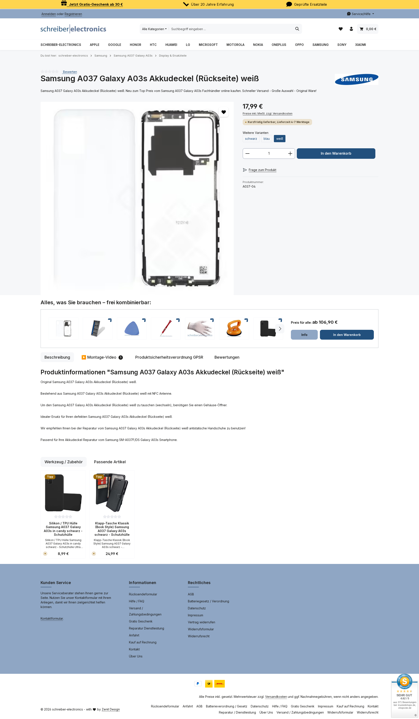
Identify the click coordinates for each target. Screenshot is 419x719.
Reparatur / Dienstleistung (237, 712)
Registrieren (73, 14)
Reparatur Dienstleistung (146, 628)
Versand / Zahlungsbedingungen (145, 611)
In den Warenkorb (336, 153)
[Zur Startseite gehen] (73, 29)
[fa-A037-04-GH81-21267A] (137, 198)
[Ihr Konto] (351, 29)
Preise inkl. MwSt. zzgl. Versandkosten (267, 113)
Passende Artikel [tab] (110, 462)
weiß (279, 138)
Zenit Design (111, 709)
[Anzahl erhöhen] (290, 153)
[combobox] (231, 29)
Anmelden (48, 14)
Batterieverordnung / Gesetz (226, 706)
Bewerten (69, 71)
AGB (191, 594)
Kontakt (134, 649)
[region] (137, 198)
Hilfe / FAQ (136, 601)
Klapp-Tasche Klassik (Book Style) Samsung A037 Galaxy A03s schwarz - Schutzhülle (112, 529)
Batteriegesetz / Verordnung (208, 601)
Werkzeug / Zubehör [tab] (64, 462)
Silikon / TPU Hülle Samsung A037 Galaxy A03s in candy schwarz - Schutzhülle (63, 529)
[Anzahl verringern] (247, 153)
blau (267, 138)
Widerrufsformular (201, 629)
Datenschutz (197, 608)
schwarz (251, 138)
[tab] (57, 357)
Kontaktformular (52, 618)
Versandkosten (276, 696)
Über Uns (136, 656)
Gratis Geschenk (141, 621)
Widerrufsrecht (199, 636)
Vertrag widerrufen (201, 622)
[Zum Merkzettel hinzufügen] (223, 112)
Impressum (195, 615)
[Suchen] (297, 29)
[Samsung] (356, 79)
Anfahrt (134, 635)
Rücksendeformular (143, 594)
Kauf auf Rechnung (142, 642)
